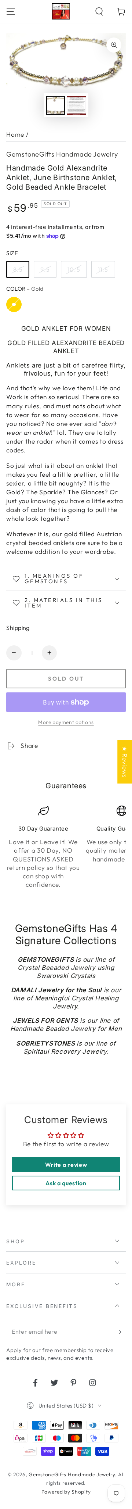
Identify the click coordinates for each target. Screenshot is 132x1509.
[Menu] (11, 11)
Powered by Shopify (66, 1491)
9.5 (45, 269)
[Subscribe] (120, 1332)
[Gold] (13, 304)
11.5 (103, 269)
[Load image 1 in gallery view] (55, 105)
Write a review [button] (66, 1164)
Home (15, 134)
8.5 (18, 269)
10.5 (73, 269)
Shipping (18, 627)
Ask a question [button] (66, 1183)
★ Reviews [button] (125, 762)
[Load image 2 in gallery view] (76, 105)
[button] (99, 11)
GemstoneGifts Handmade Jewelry (62, 154)
